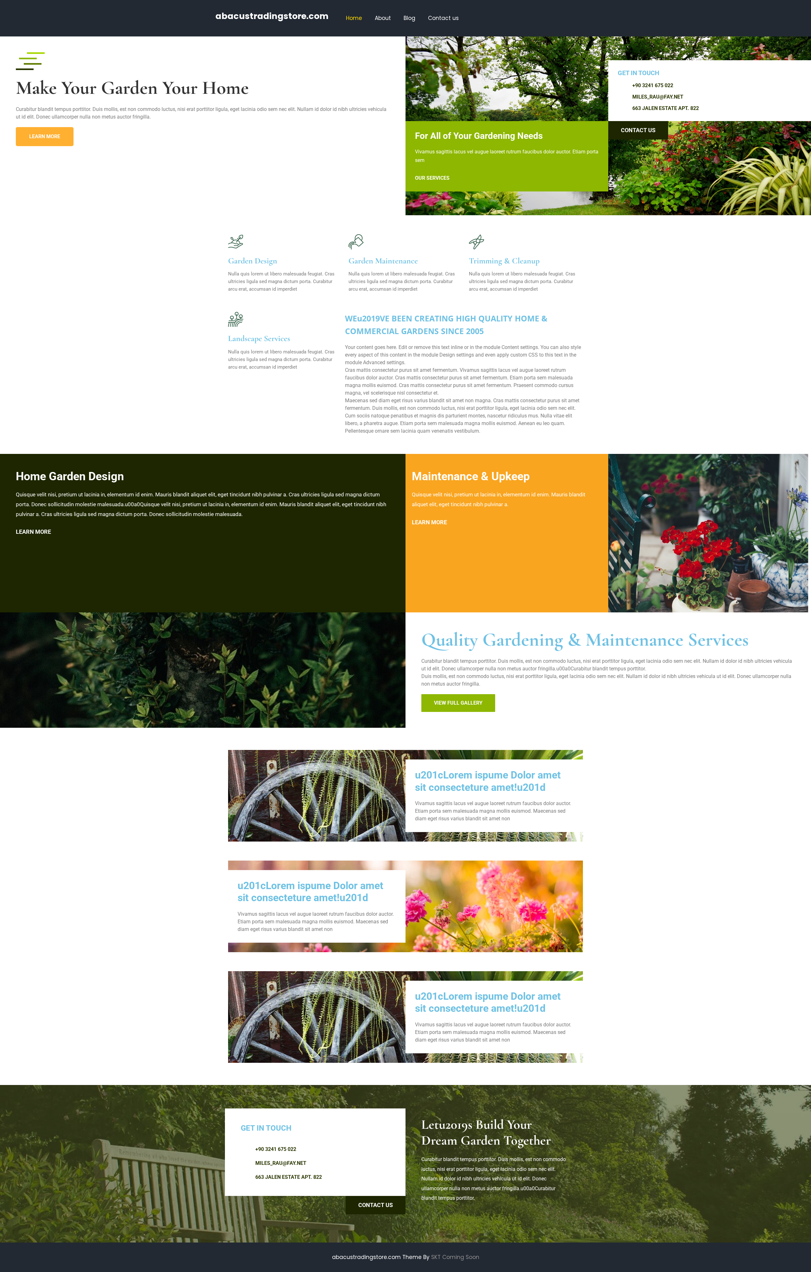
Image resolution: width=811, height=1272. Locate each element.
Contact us (443, 18)
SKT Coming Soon (455, 1257)
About (383, 18)
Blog (409, 18)
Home (354, 18)
